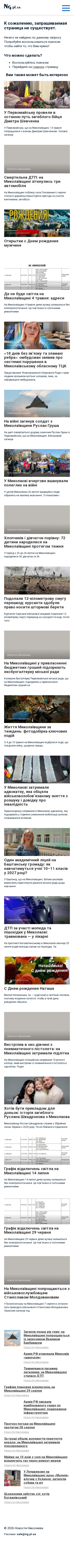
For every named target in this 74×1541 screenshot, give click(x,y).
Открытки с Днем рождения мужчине (31, 243)
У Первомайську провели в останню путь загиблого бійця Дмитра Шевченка (33, 116)
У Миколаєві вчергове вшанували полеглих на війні (36, 482)
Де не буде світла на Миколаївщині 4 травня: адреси (34, 295)
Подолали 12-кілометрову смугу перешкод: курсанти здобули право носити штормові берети (35, 602)
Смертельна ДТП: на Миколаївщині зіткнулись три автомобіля (32, 181)
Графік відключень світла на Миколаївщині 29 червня (31, 1230)
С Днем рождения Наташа (29, 988)
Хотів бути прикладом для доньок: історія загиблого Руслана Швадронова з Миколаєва (37, 1112)
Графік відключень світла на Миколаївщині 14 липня (31, 1170)
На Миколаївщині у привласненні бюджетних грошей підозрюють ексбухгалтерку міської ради (35, 667)
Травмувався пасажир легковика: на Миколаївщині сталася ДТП (45, 1372)
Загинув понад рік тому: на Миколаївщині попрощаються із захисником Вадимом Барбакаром (46, 1337)
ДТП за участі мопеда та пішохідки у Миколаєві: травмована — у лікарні (27, 932)
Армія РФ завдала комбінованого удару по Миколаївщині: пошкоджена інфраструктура (45, 1407)
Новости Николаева (36, 1347)
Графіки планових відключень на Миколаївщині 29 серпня (29, 1389)
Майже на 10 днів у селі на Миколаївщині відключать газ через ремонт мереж (35, 1458)
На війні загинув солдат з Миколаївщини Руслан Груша (31, 423)
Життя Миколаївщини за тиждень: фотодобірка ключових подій (35, 731)
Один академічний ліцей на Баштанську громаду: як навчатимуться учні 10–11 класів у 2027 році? (36, 866)
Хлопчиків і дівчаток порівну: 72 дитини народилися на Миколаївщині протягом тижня (34, 542)
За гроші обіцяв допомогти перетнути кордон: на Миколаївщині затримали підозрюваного (33, 1442)
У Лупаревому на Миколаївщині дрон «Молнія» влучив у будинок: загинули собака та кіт (46, 1477)
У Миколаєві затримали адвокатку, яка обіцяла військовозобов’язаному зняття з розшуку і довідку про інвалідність (36, 796)
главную (38, 67)
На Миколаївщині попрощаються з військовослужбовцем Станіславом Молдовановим (36, 1293)
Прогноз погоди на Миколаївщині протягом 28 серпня (29, 1425)
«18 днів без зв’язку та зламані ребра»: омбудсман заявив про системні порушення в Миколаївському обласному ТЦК (35, 360)
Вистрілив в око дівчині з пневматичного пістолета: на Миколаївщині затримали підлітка (36, 1048)
